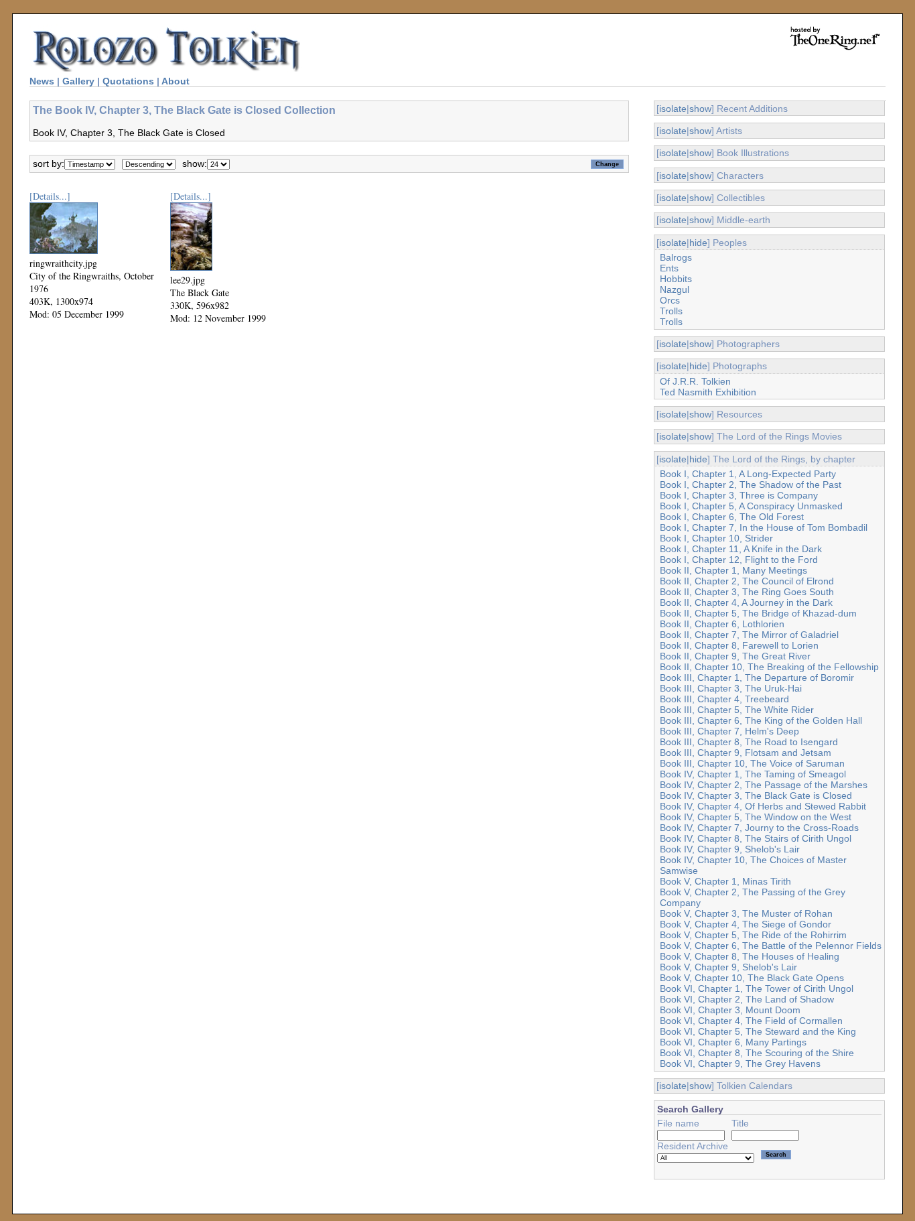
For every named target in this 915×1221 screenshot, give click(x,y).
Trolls (671, 311)
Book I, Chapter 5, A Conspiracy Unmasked (751, 506)
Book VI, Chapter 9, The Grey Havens (740, 1063)
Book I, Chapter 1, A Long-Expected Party (748, 473)
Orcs (670, 300)
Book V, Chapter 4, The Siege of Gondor (745, 924)
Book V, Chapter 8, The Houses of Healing (749, 956)
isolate (673, 108)
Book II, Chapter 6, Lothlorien (722, 624)
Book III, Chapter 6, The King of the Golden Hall (761, 720)
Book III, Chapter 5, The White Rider (737, 709)
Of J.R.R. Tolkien (695, 381)
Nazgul (674, 289)
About (175, 81)
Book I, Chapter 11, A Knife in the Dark (741, 548)
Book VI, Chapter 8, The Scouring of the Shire (757, 1052)
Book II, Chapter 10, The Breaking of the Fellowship (769, 666)
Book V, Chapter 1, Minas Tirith (725, 881)
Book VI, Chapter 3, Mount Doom (730, 1010)
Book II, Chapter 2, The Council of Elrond (747, 581)
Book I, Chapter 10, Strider (716, 538)
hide (698, 242)
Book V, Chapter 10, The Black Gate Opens (752, 977)
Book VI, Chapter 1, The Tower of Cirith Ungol (756, 988)
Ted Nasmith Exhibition (708, 392)
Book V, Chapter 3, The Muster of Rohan (746, 913)
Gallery (78, 81)
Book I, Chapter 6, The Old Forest (732, 516)
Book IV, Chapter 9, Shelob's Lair (730, 849)
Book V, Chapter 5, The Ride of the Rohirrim (753, 934)
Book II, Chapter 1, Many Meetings (733, 570)
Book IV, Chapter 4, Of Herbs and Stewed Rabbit (763, 806)
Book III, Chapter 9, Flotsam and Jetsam (745, 752)
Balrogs (676, 257)
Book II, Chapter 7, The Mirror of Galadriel (749, 634)
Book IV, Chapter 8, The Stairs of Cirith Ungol (755, 838)
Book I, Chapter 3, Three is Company (739, 495)
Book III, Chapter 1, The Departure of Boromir (757, 677)
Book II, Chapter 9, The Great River (735, 656)
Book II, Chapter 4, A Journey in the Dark (746, 602)
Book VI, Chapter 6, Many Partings (733, 1042)
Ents (669, 268)
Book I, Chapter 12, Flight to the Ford (739, 559)
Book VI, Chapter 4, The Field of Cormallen (751, 1020)
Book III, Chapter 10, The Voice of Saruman (752, 763)
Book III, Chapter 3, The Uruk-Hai (731, 688)
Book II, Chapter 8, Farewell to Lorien (739, 645)
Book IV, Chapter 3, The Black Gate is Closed (756, 795)
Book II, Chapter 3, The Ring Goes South (747, 591)
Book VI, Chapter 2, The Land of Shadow (747, 999)
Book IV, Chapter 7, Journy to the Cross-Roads (759, 827)
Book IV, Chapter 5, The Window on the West (755, 817)
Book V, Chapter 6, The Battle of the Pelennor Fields (771, 945)
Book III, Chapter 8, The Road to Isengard (749, 741)
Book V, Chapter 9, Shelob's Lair (728, 967)
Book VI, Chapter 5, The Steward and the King (758, 1031)
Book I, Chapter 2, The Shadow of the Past (750, 484)
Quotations (128, 81)
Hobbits (676, 278)
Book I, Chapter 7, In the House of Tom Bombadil (763, 527)
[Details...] (49, 196)
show (700, 108)
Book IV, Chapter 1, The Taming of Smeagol (753, 774)
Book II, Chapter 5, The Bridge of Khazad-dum (758, 613)
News (41, 81)
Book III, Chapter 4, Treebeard (724, 699)
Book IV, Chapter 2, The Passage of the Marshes (763, 784)
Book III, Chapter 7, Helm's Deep (729, 731)
